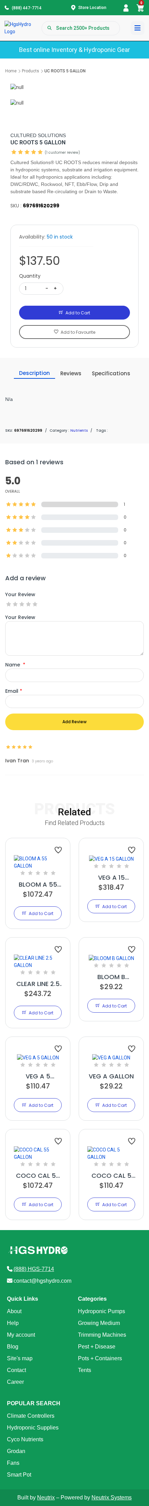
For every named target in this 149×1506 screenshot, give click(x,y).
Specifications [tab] (111, 373)
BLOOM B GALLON (111, 976)
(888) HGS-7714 (34, 1269)
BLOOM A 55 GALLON (38, 884)
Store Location (92, 7)
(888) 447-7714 (27, 8)
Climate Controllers (30, 1416)
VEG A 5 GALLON (38, 1076)
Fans (13, 1463)
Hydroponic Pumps (101, 1311)
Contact (16, 1370)
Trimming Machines (102, 1335)
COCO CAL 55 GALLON (38, 1175)
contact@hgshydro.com (42, 1281)
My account (21, 1335)
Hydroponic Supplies (33, 1428)
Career (15, 1382)
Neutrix (46, 1497)
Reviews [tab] (70, 373)
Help (13, 1323)
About (14, 1311)
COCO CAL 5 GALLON (111, 1175)
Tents (84, 1370)
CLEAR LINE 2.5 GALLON (38, 983)
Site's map (20, 1358)
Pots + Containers (100, 1358)
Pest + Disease (96, 1347)
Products (30, 71)
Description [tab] (34, 373)
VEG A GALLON (111, 1076)
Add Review (74, 722)
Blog (12, 1347)
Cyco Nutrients (25, 1439)
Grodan (16, 1451)
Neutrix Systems (111, 1497)
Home (11, 71)
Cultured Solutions (38, 135)
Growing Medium (99, 1323)
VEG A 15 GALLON (111, 877)
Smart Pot (19, 1475)
